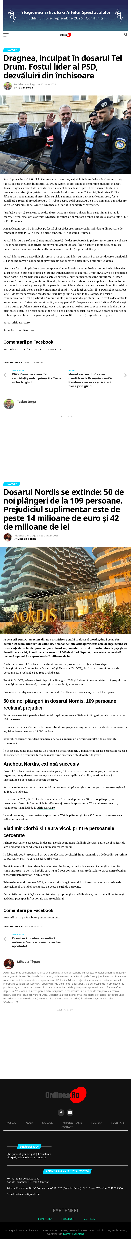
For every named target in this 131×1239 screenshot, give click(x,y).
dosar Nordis (34, 926)
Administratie (72, 1122)
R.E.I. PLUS (89, 1218)
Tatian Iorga (25, 87)
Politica (96, 1122)
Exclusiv (47, 1122)
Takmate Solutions (73, 1233)
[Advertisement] (65, 442)
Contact (67, 1127)
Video (29, 1122)
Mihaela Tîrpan (26, 538)
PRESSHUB (67, 1218)
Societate (117, 1122)
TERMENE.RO (44, 1218)
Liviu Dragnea (34, 362)
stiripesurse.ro (46, 807)
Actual (11, 1122)
